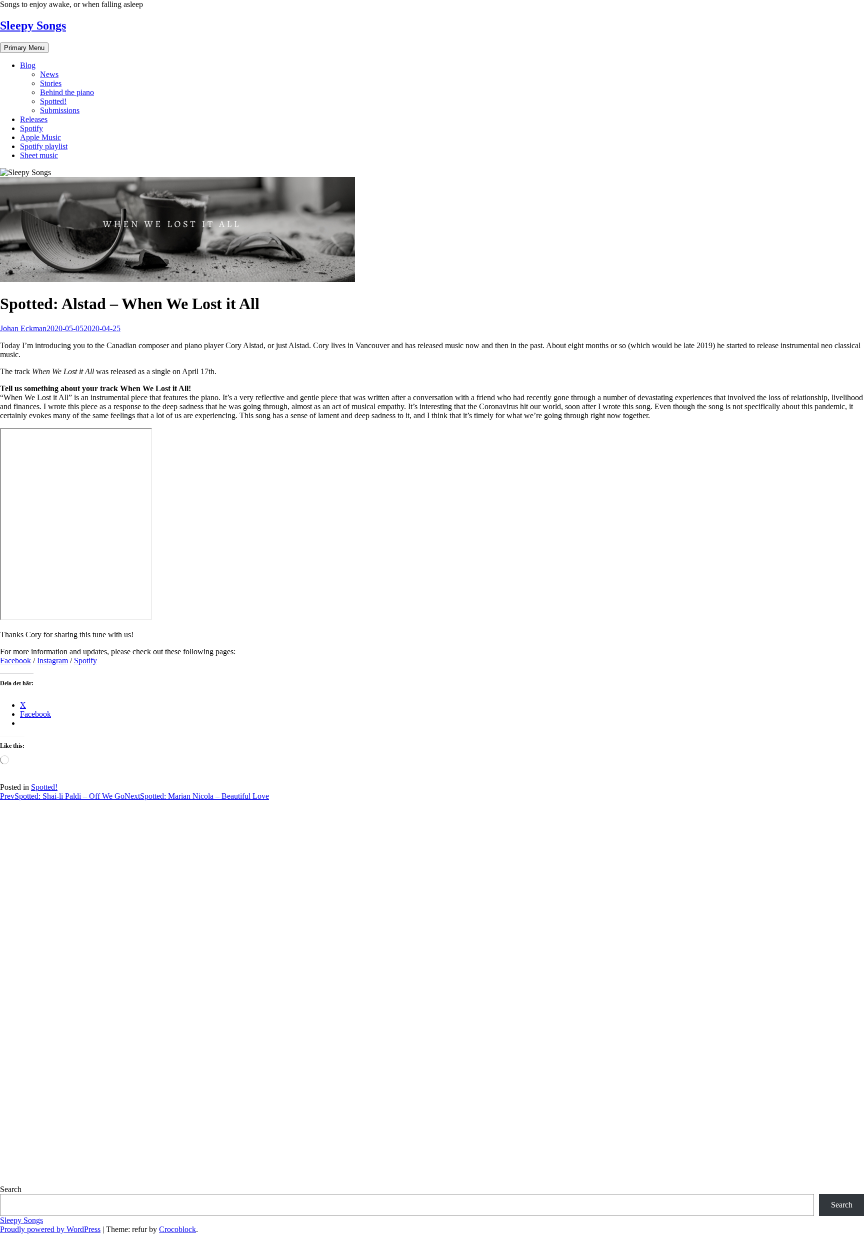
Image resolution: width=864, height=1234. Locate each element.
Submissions (60, 110)
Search (11, 1189)
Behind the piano (67, 92)
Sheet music (39, 155)
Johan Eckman (23, 328)
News (49, 74)
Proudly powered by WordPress (50, 1229)
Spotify (31, 128)
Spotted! (53, 101)
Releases (34, 119)
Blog (28, 65)
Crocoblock (177, 1229)
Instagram (52, 660)
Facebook (15, 660)
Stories (51, 83)
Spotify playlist (44, 146)
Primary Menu (24, 48)
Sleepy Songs (33, 25)
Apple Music (40, 137)
